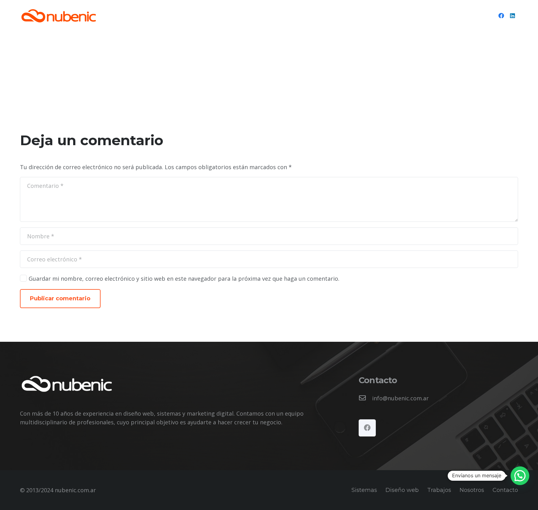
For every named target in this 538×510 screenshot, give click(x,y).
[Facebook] (501, 15)
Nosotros (472, 490)
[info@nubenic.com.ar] (365, 398)
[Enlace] (58, 16)
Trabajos (439, 490)
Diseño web (402, 490)
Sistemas (364, 490)
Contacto (505, 490)
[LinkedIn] (512, 15)
